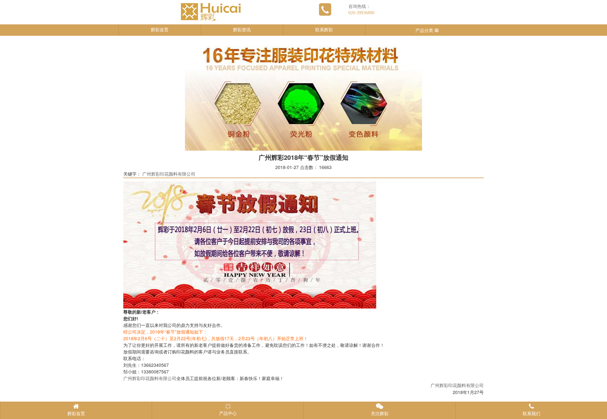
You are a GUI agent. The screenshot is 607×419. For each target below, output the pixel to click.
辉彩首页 (160, 30)
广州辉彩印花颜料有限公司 (168, 174)
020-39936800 (361, 12)
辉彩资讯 (242, 30)
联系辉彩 (324, 30)
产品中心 (228, 413)
